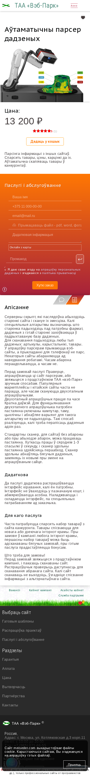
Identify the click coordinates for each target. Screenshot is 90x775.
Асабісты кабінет (72, 590)
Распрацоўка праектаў (22, 630)
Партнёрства (13, 696)
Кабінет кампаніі (40, 590)
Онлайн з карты (20, 247)
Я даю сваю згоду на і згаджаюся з (43, 271)
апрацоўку (17, 755)
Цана (6, 678)
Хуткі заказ (45, 285)
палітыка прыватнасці (59, 273)
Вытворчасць (13, 687)
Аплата (8, 668)
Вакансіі (14, 590)
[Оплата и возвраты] (4, 290)
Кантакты (10, 705)
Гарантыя (10, 659)
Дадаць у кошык (45, 141)
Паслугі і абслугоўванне (23, 639)
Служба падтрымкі (71, 595)
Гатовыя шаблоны (18, 621)
